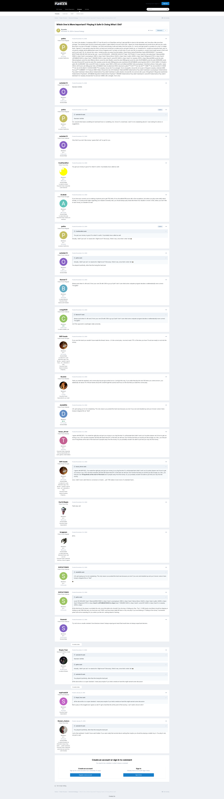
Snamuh (63, 619)
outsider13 (63, 83)
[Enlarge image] (131, 238)
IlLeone (63, 377)
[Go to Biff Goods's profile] (63, 345)
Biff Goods (63, 336)
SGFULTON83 (63, 567)
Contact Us (112, 796)
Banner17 (63, 280)
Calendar (65, 13)
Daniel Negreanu (69, 9)
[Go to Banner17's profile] (63, 288)
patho (65, 29)
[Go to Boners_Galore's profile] (63, 730)
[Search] (167, 9)
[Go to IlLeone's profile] (63, 385)
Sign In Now (138, 775)
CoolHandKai (63, 163)
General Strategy (79, 31)
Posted (79, 38)
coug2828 (63, 310)
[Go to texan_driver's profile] (63, 440)
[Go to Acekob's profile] (63, 203)
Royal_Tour (63, 650)
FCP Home (59, 9)
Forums (57, 13)
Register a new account (85, 775)
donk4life (63, 405)
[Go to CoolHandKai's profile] (63, 172)
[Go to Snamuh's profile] (63, 628)
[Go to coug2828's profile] (63, 319)
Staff (72, 13)
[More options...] (166, 39)
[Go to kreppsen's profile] (63, 541)
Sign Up (165, 3)
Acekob (63, 195)
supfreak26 (63, 693)
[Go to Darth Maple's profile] (63, 511)
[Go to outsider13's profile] (63, 92)
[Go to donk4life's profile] (63, 414)
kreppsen (63, 532)
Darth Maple (63, 502)
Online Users (79, 13)
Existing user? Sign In (152, 3)
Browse (79, 9)
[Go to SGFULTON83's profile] (63, 576)
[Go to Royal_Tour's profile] (63, 660)
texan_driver (63, 432)
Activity (87, 9)
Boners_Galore (63, 721)
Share (151, 30)
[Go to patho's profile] (58, 30)
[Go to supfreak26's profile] (63, 701)
